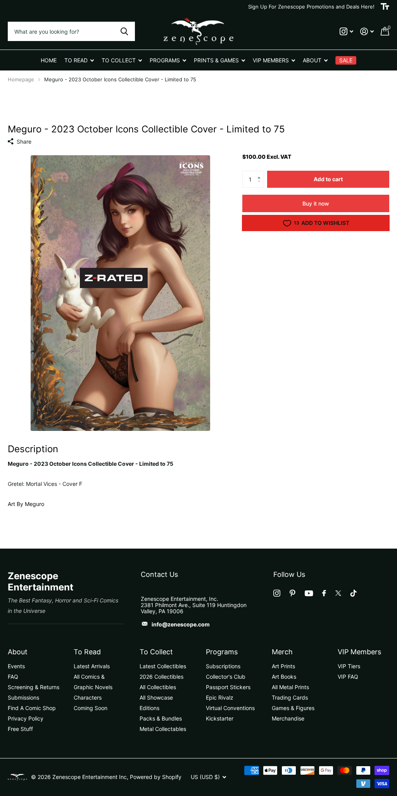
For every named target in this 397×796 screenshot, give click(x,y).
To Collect (156, 652)
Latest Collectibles (163, 666)
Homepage (21, 79)
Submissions (23, 697)
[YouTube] (309, 593)
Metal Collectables (163, 729)
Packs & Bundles (161, 718)
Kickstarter (219, 718)
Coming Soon (90, 708)
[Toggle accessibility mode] (385, 7)
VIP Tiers (349, 666)
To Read (87, 652)
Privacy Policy (25, 718)
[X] (338, 593)
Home (49, 60)
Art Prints (283, 666)
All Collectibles (158, 687)
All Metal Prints (290, 687)
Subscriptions (223, 666)
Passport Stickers (228, 687)
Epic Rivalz (219, 697)
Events (16, 666)
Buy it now (315, 203)
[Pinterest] (292, 593)
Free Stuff (20, 729)
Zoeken (124, 31)
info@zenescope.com (181, 624)
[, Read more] (346, 31)
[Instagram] (276, 593)
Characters (88, 697)
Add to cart (328, 179)
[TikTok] (353, 593)
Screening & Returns (33, 687)
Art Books (284, 676)
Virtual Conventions (230, 708)
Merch (282, 652)
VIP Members (359, 652)
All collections (79, 60)
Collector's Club (225, 676)
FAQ (13, 676)
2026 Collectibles (161, 676)
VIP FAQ (348, 676)
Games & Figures (293, 708)
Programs (222, 652)
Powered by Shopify (155, 777)
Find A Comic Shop (32, 708)
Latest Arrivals (92, 666)
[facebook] (324, 593)
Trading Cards (290, 697)
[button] (261, 173)
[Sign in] (367, 31)
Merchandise (288, 718)
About (18, 652)
